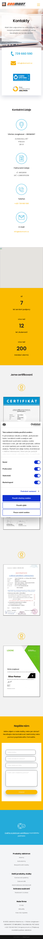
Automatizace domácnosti (21, 885)
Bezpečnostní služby (21, 865)
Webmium (26, 937)
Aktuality (21, 909)
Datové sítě (22, 881)
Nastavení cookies (21, 893)
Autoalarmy (21, 861)
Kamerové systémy (21, 878)
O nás (21, 905)
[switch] (37, 469)
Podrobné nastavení (28, 491)
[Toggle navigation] (38, 4)
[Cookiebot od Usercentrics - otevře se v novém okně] (30, 424)
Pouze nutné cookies (21, 512)
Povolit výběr (21, 505)
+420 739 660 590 (21, 203)
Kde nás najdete (21, 913)
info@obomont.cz (21, 231)
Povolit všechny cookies (21, 498)
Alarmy (21, 857)
